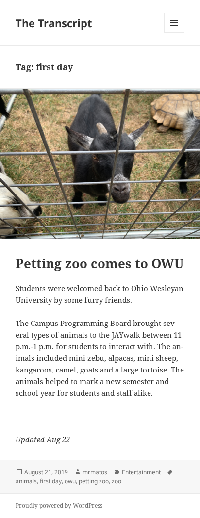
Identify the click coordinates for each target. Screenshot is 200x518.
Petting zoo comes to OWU (99, 263)
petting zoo (94, 481)
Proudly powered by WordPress (59, 506)
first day (51, 481)
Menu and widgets (174, 32)
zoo (116, 481)
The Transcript (54, 23)
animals (26, 481)
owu (70, 481)
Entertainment (141, 472)
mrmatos (95, 472)
